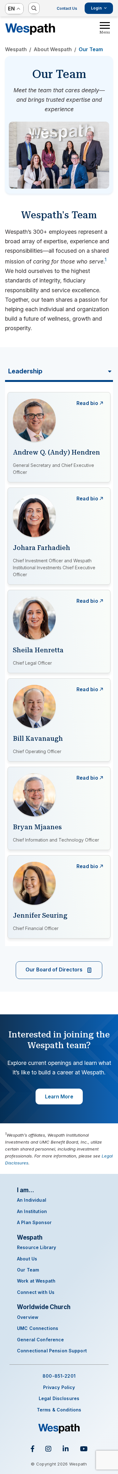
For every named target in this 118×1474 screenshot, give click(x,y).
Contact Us (67, 8)
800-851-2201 (59, 1376)
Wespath (30, 29)
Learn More (59, 1096)
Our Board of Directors (54, 969)
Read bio (87, 403)
